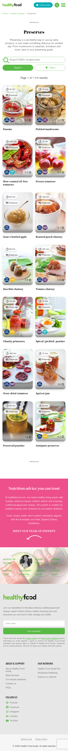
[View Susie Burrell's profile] (58, 561)
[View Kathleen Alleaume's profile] (26, 572)
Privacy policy (41, 739)
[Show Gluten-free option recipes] (45, 119)
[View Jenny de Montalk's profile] (10, 561)
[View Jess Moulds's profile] (42, 561)
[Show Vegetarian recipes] (12, 279)
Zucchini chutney (13, 289)
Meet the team (12, 675)
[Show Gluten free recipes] (12, 119)
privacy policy (31, 638)
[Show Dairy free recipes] (6, 119)
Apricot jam (43, 393)
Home (5, 13)
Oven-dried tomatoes (15, 393)
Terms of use (26, 739)
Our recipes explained (16, 679)
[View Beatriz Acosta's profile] (42, 572)
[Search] (57, 5)
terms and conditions (50, 638)
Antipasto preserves (47, 445)
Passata (7, 129)
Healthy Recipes (17, 13)
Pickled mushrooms (47, 129)
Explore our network (47, 677)
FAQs (8, 687)
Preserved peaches (14, 445)
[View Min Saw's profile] (26, 561)
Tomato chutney (45, 289)
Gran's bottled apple (15, 236)
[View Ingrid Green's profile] (58, 572)
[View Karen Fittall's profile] (10, 572)
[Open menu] (63, 5)
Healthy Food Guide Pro (49, 669)
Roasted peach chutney (49, 236)
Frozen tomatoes (45, 181)
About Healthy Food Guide (15, 670)
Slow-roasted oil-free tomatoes (15, 183)
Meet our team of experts (34, 531)
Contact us (11, 683)
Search (18, 67)
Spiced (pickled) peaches (50, 341)
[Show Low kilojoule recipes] (12, 172)
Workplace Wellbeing (48, 673)
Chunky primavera (14, 341)
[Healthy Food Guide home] (19, 597)
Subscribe (45, 4)
